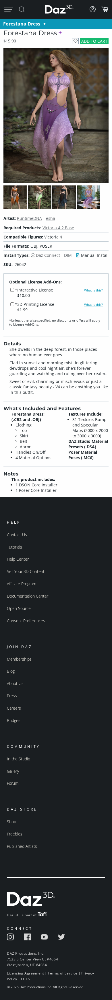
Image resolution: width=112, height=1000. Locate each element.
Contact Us (17, 534)
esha (50, 218)
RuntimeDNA (29, 218)
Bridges (13, 720)
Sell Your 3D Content (26, 571)
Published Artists (22, 846)
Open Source (19, 608)
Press (12, 695)
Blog (11, 671)
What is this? (93, 290)
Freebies (14, 834)
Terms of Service (63, 973)
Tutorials (14, 547)
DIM (68, 255)
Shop (11, 821)
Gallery (13, 771)
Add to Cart (94, 41)
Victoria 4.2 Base (58, 227)
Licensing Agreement (25, 973)
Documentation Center (27, 596)
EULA (25, 978)
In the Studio (18, 759)
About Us (15, 683)
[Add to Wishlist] (75, 41)
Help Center (18, 559)
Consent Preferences (26, 620)
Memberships (19, 659)
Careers (14, 708)
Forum (12, 783)
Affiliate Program (21, 583)
